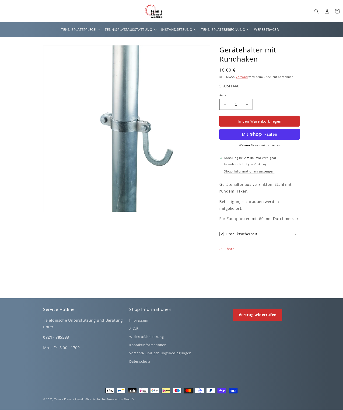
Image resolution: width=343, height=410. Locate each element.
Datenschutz (139, 361)
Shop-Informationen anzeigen (249, 171)
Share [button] (229, 249)
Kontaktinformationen (147, 345)
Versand (242, 77)
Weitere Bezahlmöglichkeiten (259, 145)
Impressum (138, 320)
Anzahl (224, 95)
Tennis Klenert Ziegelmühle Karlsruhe (80, 399)
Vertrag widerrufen (258, 314)
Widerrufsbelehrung (146, 336)
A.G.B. (134, 328)
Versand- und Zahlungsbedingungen (160, 353)
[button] (80, 29)
